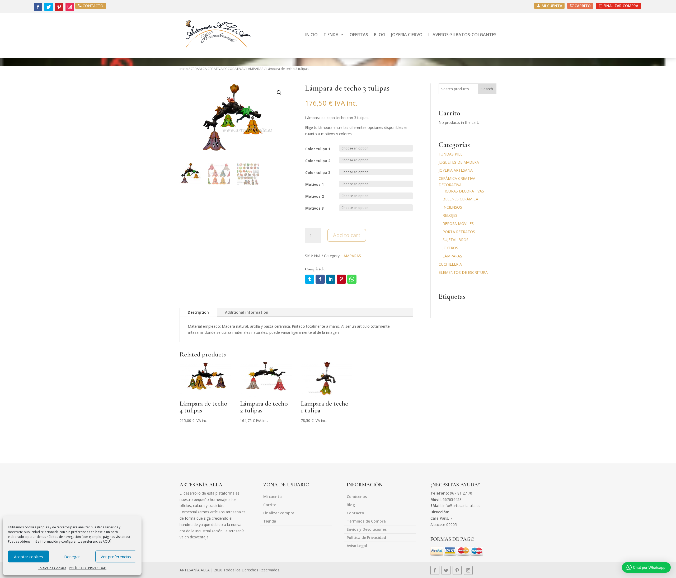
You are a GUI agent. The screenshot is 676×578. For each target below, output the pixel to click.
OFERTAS (359, 34)
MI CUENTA (552, 5)
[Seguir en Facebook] (38, 7)
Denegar (72, 556)
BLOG (379, 34)
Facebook (320, 279)
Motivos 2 (314, 196)
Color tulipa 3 (317, 172)
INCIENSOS (452, 207)
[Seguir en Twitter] (48, 7)
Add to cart (346, 235)
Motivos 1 (314, 184)
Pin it (341, 279)
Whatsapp (351, 279)
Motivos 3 (314, 208)
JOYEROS (450, 247)
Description (198, 312)
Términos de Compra (366, 521)
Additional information (246, 312)
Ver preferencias (116, 556)
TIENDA (331, 34)
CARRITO (583, 5)
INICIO (311, 34)
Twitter (309, 279)
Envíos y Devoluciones (367, 530)
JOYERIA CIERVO (406, 34)
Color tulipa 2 (317, 160)
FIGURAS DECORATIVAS (463, 191)
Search (487, 88)
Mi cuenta (272, 497)
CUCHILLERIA (450, 264)
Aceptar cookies (28, 556)
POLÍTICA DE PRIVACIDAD (87, 568)
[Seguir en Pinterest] (59, 7)
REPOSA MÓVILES (458, 223)
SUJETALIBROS (455, 239)
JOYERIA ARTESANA (456, 170)
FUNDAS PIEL (450, 154)
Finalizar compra (278, 513)
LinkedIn (330, 279)
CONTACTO (93, 5)
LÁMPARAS (255, 68)
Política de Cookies (52, 568)
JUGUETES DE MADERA (459, 162)
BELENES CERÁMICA (460, 198)
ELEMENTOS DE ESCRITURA (463, 272)
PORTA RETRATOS (459, 231)
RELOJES (450, 215)
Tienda (269, 521)
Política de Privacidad (366, 538)
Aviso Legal (357, 546)
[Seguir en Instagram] (69, 7)
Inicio (184, 68)
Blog (351, 505)
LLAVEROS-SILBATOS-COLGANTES (462, 34)
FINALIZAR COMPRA (620, 5)
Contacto (355, 513)
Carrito (269, 505)
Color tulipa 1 (317, 148)
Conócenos (357, 497)
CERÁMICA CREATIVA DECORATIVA (217, 68)
